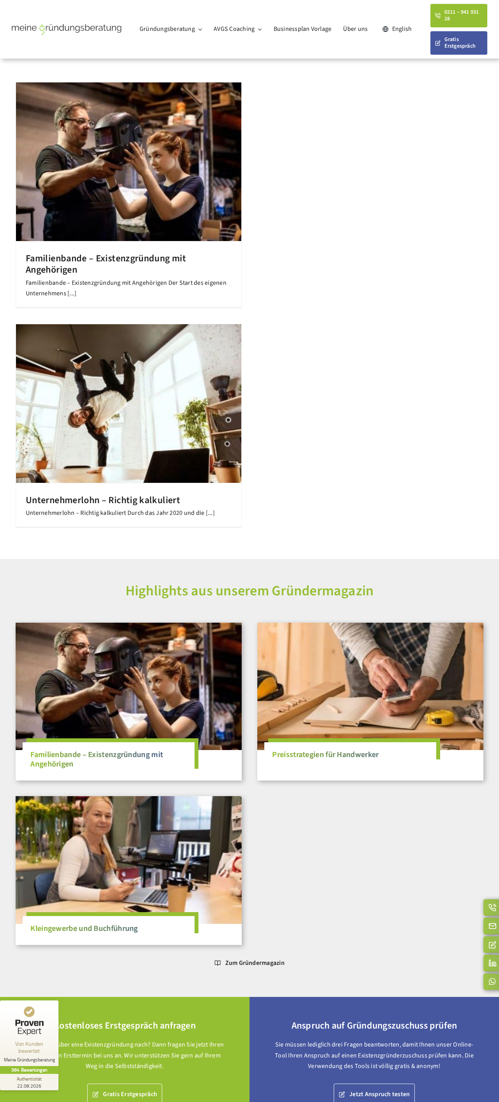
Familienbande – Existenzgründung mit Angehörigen (106, 264)
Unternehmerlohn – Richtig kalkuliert (103, 500)
